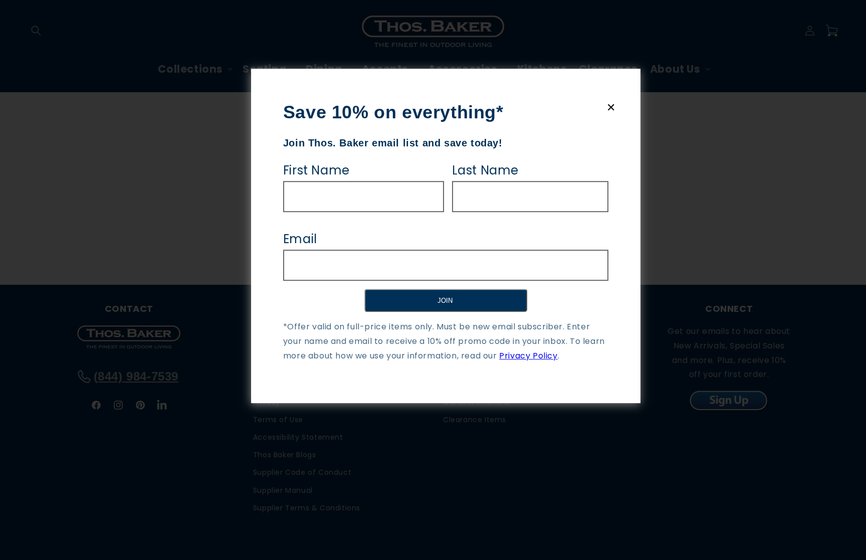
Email (300, 239)
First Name (316, 170)
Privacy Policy (528, 355)
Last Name (485, 170)
